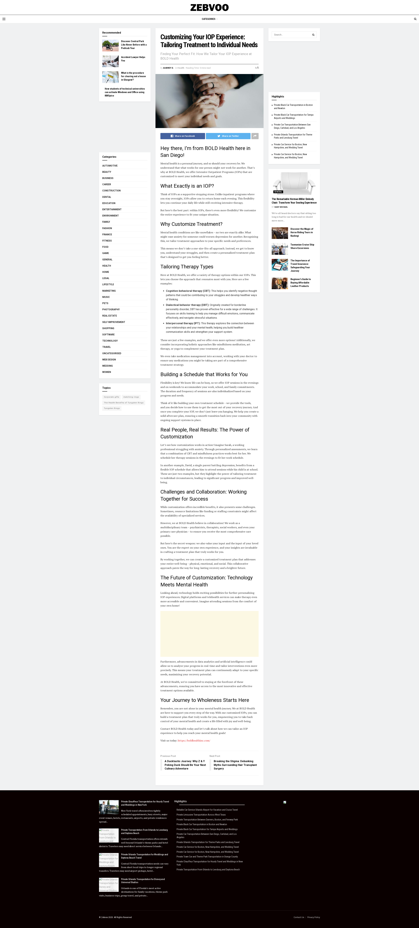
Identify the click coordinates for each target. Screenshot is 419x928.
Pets (105, 303)
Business (107, 178)
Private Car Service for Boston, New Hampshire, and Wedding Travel (208, 847)
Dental (106, 197)
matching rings (131, 397)
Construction (111, 190)
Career (106, 184)
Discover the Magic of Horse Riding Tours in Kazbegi (302, 232)
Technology (110, 340)
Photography (111, 309)
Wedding (107, 366)
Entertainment (112, 209)
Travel (106, 347)
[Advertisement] (209, 634)
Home (105, 272)
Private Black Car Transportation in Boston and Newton (202, 824)
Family (106, 222)
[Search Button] (313, 34)
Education (108, 203)
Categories (208, 19)
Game (105, 253)
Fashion (107, 228)
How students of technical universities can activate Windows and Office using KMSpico (125, 92)
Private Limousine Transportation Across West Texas (201, 814)
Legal (105, 278)
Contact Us (299, 917)
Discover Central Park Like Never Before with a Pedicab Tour (134, 45)
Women (106, 372)
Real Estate (109, 315)
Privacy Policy (313, 917)
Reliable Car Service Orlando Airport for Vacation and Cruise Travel (207, 809)
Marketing (109, 291)
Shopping (108, 328)
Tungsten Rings (112, 408)
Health (180, 68)
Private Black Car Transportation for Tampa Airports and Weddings (207, 829)
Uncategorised (111, 353)
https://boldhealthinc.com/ (194, 740)
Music (106, 297)
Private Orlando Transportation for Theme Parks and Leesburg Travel (208, 842)
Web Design (109, 359)
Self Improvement (113, 322)
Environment (110, 215)
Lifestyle (108, 284)
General (107, 259)
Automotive (110, 165)
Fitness (107, 240)
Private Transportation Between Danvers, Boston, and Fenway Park (207, 819)
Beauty (106, 172)
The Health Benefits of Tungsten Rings (124, 403)
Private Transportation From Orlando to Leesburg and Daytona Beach (208, 869)
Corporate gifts (111, 397)
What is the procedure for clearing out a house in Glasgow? (133, 76)
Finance (107, 234)
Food (105, 247)
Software (108, 334)
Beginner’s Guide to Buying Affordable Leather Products (301, 283)
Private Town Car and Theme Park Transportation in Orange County (207, 856)
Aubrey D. (168, 68)
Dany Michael (281, 207)
